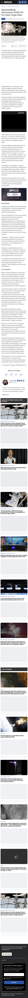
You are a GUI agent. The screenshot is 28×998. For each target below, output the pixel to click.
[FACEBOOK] (18, 380)
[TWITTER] (19, 380)
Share (5, 46)
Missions (3, 6)
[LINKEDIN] (21, 380)
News (3, 19)
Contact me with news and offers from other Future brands (13, 978)
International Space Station (13, 6)
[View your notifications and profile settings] (22, 2)
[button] (25, 2)
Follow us (15, 46)
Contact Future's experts (7, 963)
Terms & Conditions (9, 988)
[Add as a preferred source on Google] (7, 954)
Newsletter (23, 46)
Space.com (7, 389)
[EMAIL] (23, 380)
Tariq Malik (9, 18)
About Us (4, 960)
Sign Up (14, 982)
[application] (14, 121)
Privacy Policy (15, 987)
